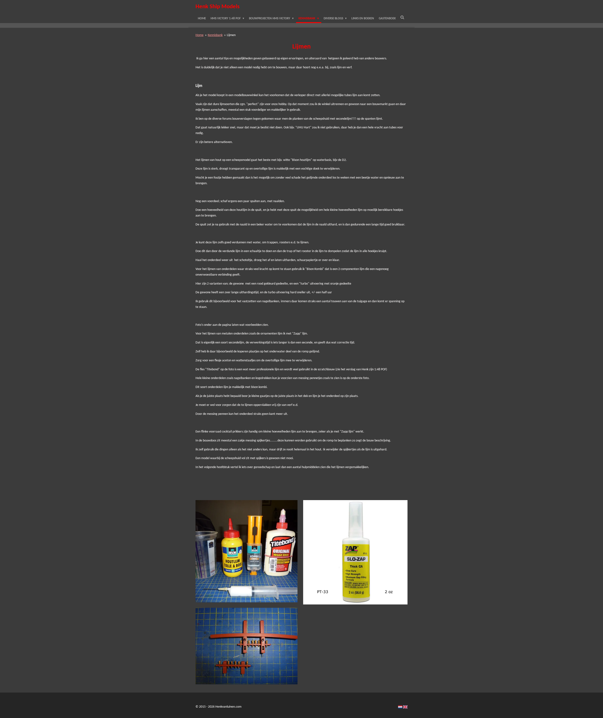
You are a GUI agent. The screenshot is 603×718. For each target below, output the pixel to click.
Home (200, 35)
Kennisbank (215, 35)
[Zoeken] (402, 18)
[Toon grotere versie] (246, 551)
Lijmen (231, 35)
